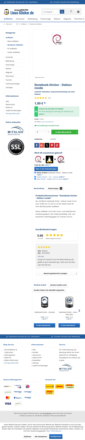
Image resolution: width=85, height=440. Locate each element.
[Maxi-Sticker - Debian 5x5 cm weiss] (61, 159)
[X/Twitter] (47, 145)
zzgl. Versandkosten (47, 122)
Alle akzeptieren (41, 436)
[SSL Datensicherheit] (16, 147)
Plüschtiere (10, 76)
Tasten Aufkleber (13, 52)
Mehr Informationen (54, 431)
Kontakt (35, 352)
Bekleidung (10, 61)
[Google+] (42, 145)
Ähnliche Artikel (40, 285)
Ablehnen (27, 436)
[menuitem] (78, 11)
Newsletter (36, 360)
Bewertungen (54, 188)
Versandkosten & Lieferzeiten (10, 351)
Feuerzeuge (10, 65)
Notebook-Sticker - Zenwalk (45, 312)
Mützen (8, 68)
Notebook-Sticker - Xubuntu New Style (69, 313)
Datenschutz (10, 104)
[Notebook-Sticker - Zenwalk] (44, 302)
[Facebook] (36, 145)
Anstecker (9, 57)
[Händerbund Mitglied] (16, 130)
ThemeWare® (61, 416)
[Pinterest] (52, 145)
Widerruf (9, 107)
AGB (7, 101)
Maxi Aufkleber (13, 41)
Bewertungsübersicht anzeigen (55, 273)
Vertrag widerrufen (13, 113)
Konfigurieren (56, 436)
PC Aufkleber (12, 49)
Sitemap (35, 363)
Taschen (9, 80)
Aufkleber (9, 37)
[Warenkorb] (78, 12)
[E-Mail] (57, 145)
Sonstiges (9, 87)
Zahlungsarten (9, 355)
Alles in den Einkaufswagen (46, 169)
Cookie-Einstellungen (13, 110)
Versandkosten (47, 413)
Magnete (9, 72)
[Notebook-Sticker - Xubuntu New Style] (69, 302)
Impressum (36, 355)
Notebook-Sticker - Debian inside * (54, 174)
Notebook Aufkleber (15, 45)
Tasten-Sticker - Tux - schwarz (48, 177)
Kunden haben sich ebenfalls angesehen (49, 290)
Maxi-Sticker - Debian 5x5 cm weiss (50, 179)
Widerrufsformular (11, 360)
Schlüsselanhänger (13, 84)
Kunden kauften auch (58, 285)
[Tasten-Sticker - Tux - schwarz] (49, 159)
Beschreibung (39, 188)
